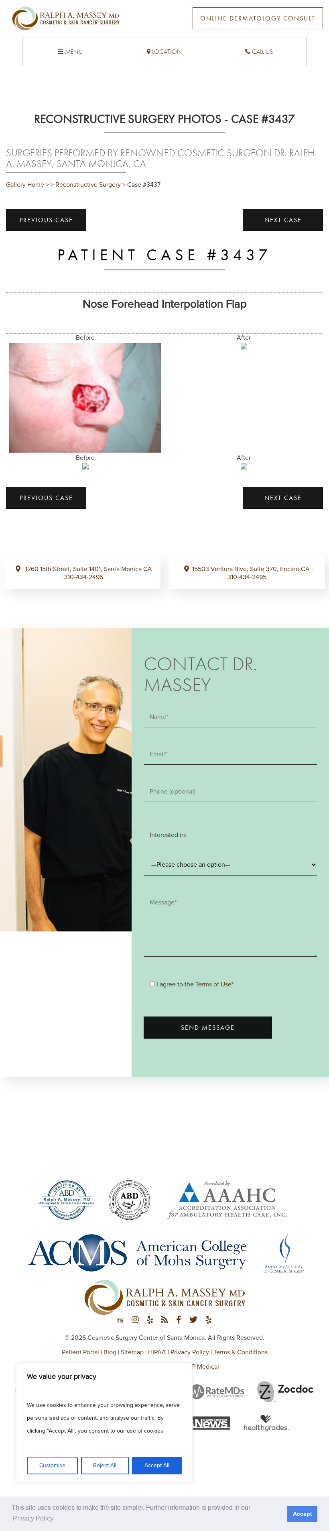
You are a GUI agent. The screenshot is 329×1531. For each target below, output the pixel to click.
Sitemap (132, 1352)
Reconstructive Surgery (88, 185)
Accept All (156, 1465)
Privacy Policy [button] (33, 1518)
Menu (73, 51)
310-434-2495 (83, 577)
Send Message (208, 1027)
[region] (104, 1423)
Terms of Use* (214, 984)
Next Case (283, 220)
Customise (52, 1465)
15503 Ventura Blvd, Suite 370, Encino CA (251, 569)
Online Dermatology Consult (257, 18)
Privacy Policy (190, 1352)
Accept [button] (302, 1514)
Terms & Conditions (240, 1352)
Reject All (104, 1465)
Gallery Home (25, 185)
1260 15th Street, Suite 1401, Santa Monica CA (88, 569)
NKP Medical (201, 1367)
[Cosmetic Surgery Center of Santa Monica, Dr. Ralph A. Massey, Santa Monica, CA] (66, 21)
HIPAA (157, 1352)
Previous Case (46, 220)
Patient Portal (80, 1352)
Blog (110, 1352)
